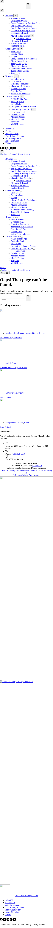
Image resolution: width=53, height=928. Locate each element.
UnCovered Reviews (14, 393)
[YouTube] (14, 148)
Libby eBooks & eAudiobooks (24, 200)
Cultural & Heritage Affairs (26, 895)
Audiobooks (10, 333)
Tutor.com (15, 214)
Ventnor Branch (17, 188)
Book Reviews (17, 219)
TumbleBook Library (20, 212)
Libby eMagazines (19, 202)
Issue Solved (5, 427)
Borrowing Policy (13, 138)
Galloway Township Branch (23, 173)
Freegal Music (17, 195)
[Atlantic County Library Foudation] (26, 681)
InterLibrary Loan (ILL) (21, 248)
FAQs (8, 143)
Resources (9, 217)
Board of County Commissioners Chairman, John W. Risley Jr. (26, 471)
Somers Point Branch (20, 185)
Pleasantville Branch (19, 183)
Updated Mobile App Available (13, 367)
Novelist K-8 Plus (18, 229)
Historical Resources (20, 224)
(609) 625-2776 (18, 454)
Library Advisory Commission (26, 475)
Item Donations (17, 253)
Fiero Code (16, 193)
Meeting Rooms (18, 256)
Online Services (12, 190)
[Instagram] (5, 148)
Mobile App (10, 363)
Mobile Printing (17, 258)
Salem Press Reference (20, 234)
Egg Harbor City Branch (21, 168)
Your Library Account (14, 136)
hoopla (14, 197)
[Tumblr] (11, 148)
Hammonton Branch (19, 176)
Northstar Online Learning (22, 210)
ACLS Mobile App (19, 239)
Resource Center (23, 180)
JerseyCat (20, 251)
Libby (26, 423)
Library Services (12, 236)
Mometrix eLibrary (19, 207)
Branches (9, 159)
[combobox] (12, 299)
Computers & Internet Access (23, 246)
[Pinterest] (8, 148)
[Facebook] (1, 148)
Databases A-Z (17, 222)
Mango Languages (19, 205)
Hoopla (28, 333)
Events (3, 267)
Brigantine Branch (19, 164)
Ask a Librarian (12, 141)
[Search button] (28, 298)
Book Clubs (16, 243)
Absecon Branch (18, 161)
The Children (5, 397)
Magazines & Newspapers (22, 227)
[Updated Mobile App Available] (10, 358)
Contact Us (10, 131)
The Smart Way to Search (11, 338)
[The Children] (10, 388)
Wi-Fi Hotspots (17, 263)
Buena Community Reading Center (26, 166)
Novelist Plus (16, 231)
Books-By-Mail (17, 241)
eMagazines (10, 423)
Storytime (15, 260)
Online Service (38, 333)
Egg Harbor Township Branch (24, 171)
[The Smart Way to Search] (10, 328)
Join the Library (12, 133)
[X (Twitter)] (5, 920)
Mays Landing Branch (20, 178)
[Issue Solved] (10, 418)
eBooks (20, 333)
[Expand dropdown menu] (16, 159)
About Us (9, 129)
